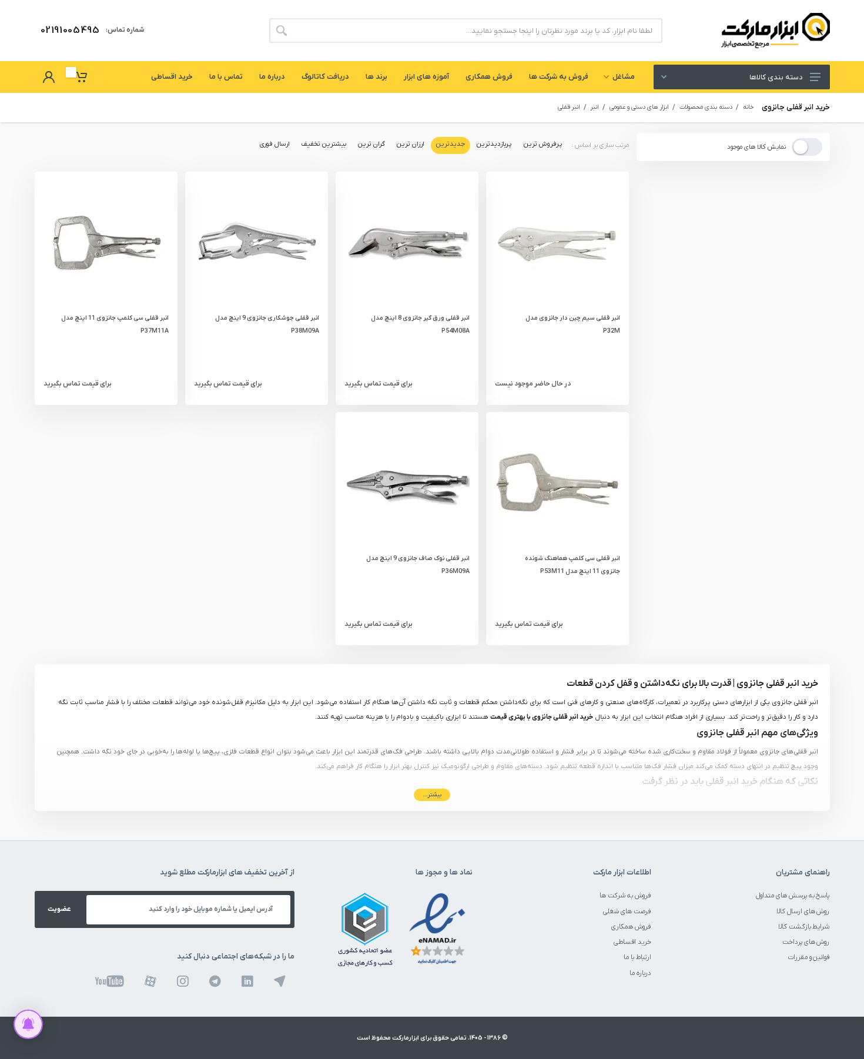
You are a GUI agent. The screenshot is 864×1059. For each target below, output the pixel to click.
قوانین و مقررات (809, 957)
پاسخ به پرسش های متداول (793, 896)
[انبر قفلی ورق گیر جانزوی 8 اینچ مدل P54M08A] (407, 243)
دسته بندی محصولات (705, 107)
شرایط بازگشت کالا (804, 927)
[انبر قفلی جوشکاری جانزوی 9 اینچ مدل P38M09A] (256, 243)
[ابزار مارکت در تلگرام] (215, 981)
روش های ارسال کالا (803, 911)
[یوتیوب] (109, 981)
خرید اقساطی (632, 942)
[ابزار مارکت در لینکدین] (247, 981)
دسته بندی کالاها (775, 77)
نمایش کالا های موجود (756, 147)
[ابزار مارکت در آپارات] (150, 981)
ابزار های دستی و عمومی (639, 107)
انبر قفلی (569, 107)
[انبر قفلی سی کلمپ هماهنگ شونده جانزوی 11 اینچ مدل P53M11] (557, 483)
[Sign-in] (49, 77)
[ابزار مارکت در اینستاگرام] (183, 981)
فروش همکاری (631, 927)
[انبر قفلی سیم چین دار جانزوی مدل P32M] (557, 243)
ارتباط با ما (637, 957)
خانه (748, 107)
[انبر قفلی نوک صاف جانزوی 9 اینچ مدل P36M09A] (407, 483)
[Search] (281, 30)
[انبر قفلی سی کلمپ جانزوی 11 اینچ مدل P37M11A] (106, 243)
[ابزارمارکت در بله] (280, 981)
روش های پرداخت (806, 942)
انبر (595, 107)
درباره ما (640, 973)
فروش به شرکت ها (625, 896)
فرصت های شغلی (627, 911)
